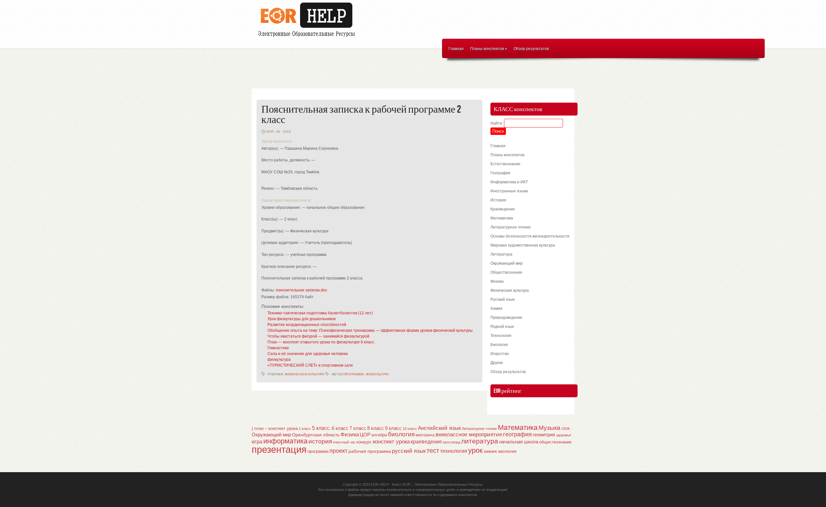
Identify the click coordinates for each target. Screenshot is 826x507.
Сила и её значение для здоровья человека (307, 353)
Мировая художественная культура (522, 245)
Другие (496, 362)
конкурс (364, 442)
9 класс (393, 428)
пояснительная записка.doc (301, 290)
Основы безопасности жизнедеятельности (529, 236)
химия (490, 451)
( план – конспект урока (275, 428)
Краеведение (502, 209)
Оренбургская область (315, 434)
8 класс (375, 428)
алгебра (379, 434)
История (498, 200)
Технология (500, 335)
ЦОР (365, 434)
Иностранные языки (509, 191)
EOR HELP (380, 484)
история (320, 441)
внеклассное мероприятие (469, 434)
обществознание (555, 442)
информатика (285, 441)
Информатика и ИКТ (509, 182)
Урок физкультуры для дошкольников (301, 319)
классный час (344, 442)
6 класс (340, 428)
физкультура (279, 359)
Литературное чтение (510, 227)
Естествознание (505, 164)
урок (475, 450)
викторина (425, 435)
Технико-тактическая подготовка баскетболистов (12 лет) (320, 313)
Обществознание (506, 272)
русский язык (409, 451)
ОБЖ (565, 429)
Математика (501, 218)
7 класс (357, 428)
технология (453, 451)
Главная (456, 48)
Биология (499, 344)
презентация (279, 449)
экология (507, 451)
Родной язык (502, 326)
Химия (496, 308)
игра (257, 441)
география (517, 434)
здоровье (563, 435)
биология (401, 434)
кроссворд (451, 442)
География (500, 173)
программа (354, 374)
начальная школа (518, 441)
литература (479, 441)
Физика (497, 281)
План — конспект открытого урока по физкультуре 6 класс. (321, 342)
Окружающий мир (506, 263)
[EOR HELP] (308, 37)
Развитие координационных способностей (306, 324)
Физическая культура (304, 374)
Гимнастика (278, 348)
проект (338, 450)
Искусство (499, 353)
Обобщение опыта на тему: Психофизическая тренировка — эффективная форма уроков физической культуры (370, 330)
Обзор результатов (531, 48)
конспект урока (391, 441)
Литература (501, 254)
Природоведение (506, 317)
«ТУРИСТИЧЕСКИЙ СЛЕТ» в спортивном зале (310, 365)
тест (433, 450)
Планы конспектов (488, 48)
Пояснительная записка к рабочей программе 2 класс (361, 114)
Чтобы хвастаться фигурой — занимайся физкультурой (318, 336)
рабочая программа (369, 451)
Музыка (549, 427)
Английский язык (439, 428)
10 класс (410, 429)
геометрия (544, 434)
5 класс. (321, 428)
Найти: (496, 123)
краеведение (426, 441)
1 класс (305, 429)
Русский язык (502, 299)
